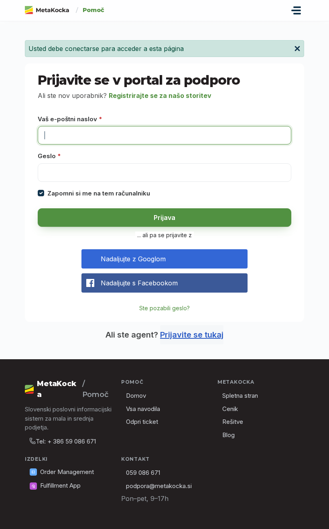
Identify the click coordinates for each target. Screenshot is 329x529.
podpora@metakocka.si (159, 486)
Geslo (49, 156)
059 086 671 (143, 472)
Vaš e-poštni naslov (70, 119)
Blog (228, 435)
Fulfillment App (60, 485)
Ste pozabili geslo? (164, 308)
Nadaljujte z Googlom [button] (133, 259)
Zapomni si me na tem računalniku (98, 193)
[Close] (297, 48)
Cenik (230, 409)
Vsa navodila (143, 409)
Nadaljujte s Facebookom (139, 283)
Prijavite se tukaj (191, 335)
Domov (136, 395)
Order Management (67, 472)
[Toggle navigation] (296, 10)
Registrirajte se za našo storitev (160, 96)
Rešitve (232, 421)
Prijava (164, 218)
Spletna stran (240, 395)
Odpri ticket (142, 421)
